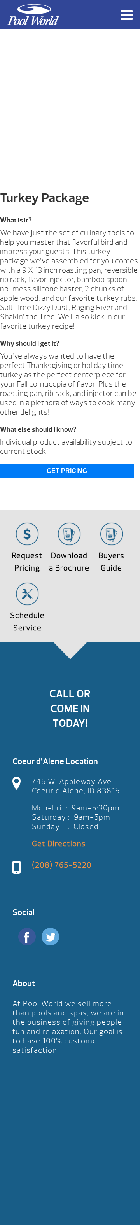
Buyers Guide (111, 562)
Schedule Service (27, 622)
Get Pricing (67, 470)
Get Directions (59, 844)
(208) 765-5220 (62, 865)
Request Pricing (27, 562)
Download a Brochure (69, 562)
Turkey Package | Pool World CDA (33, 14)
